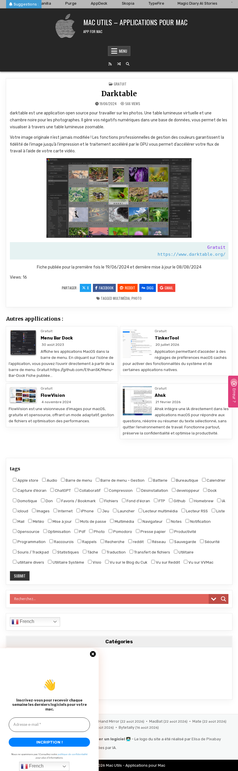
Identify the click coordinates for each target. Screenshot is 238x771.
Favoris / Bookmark (78, 501)
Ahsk (160, 395)
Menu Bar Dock (57, 338)
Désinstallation (154, 490)
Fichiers (110, 501)
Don (49, 501)
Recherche (114, 542)
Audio (51, 480)
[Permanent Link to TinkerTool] (137, 343)
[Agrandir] (184, 166)
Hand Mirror (109, 721)
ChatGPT (62, 490)
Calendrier (216, 480)
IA (223, 501)
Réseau (158, 542)
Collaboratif (89, 490)
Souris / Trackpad (33, 552)
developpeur (187, 490)
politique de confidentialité (73, 754)
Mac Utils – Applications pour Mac (135, 22)
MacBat (156, 721)
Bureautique (186, 480)
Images (43, 511)
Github (179, 501)
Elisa (196, 739)
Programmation (31, 542)
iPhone (87, 511)
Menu (123, 51)
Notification (200, 521)
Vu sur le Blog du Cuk (128, 562)
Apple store (27, 480)
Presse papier (153, 531)
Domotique (27, 501)
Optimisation (59, 531)
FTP (161, 501)
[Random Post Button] (119, 64)
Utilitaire (186, 552)
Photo (136, 298)
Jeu (105, 511)
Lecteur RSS (196, 511)
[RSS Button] (110, 64)
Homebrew (203, 501)
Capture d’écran (31, 490)
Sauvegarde (184, 542)
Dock (212, 490)
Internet (65, 511)
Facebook (106, 287)
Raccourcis (63, 542)
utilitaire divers (30, 562)
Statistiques (67, 552)
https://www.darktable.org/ (192, 254)
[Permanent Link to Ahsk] (137, 400)
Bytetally (127, 727)
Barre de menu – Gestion (122, 480)
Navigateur (152, 521)
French (26, 621)
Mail (20, 521)
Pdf (81, 531)
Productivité (184, 531)
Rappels (89, 542)
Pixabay (213, 739)
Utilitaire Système (68, 562)
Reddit (130, 287)
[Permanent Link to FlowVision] (23, 395)
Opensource (28, 531)
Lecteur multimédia (160, 511)
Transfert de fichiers (151, 552)
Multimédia (121, 298)
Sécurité (212, 542)
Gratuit (120, 83)
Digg (150, 287)
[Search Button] (127, 64)
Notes (176, 521)
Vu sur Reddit (167, 562)
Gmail (169, 287)
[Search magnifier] (223, 599)
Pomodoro (122, 531)
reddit (138, 542)
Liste (220, 511)
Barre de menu (78, 480)
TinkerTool (167, 338)
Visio (96, 562)
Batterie (159, 480)
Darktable (119, 93)
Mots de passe (92, 521)
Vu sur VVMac (200, 562)
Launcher (126, 511)
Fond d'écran (138, 501)
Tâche (92, 552)
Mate (197, 721)
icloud (22, 511)
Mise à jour (62, 521)
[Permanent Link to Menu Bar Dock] (23, 343)
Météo (38, 521)
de (203, 739)
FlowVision (53, 395)
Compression (120, 490)
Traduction (116, 552)
